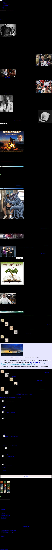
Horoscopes (3, 6)
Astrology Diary (3, 513)
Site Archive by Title (3, 518)
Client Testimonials (5, 5)
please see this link (28, 333)
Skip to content (4, 0)
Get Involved (5, 3)
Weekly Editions (4, 8)
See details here (46, 245)
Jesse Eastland (35, 357)
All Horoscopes (3, 512)
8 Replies (1, 19)
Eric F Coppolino (30, 394)
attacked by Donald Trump (7, 77)
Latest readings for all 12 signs (26, 526)
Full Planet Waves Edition (18, 394)
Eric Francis (6, 436)
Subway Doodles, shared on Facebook (44, 228)
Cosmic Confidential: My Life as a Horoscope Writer (7, 532)
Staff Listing (2, 536)
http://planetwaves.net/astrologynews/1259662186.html (10, 445)
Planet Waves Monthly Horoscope (5, 515)
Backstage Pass (3, 509)
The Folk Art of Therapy (4, 531)
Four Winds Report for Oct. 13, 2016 (5, 397)
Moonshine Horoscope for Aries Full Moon (15, 397)
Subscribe (3, 7)
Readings (4, 2)
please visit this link (43, 253)
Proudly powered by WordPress (4, 549)
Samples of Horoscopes (6, 4)
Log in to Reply (4, 406)
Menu (1, 0)
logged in (4, 470)
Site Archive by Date (3, 517)
